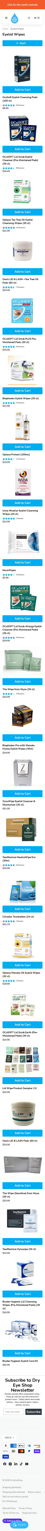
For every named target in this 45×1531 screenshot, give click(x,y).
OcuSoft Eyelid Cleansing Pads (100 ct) (20, 99)
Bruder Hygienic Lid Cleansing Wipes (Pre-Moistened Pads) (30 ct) (21, 1305)
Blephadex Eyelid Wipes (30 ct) (20, 398)
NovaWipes (9, 570)
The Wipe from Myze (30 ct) (18, 689)
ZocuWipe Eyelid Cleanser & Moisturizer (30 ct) (18, 803)
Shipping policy (29, 1513)
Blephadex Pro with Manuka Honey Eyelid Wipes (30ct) (18, 747)
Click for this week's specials (22, 4)
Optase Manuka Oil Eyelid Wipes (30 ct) (21, 974)
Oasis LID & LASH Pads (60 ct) (19, 1140)
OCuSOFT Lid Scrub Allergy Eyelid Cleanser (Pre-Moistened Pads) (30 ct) (22, 630)
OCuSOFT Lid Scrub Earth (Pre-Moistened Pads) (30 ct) (20, 1034)
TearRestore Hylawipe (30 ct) (19, 1249)
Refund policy (9, 1508)
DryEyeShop (16, 1480)
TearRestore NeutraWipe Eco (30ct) (19, 859)
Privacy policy (25, 1508)
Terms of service (10, 1513)
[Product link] (22, 81)
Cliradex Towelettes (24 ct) (18, 916)
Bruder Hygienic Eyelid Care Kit (20, 1361)
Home (5, 28)
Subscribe (33, 1412)
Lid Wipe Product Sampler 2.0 (19, 1088)
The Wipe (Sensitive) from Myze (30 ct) (20, 1195)
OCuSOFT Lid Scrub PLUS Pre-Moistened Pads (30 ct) (19, 340)
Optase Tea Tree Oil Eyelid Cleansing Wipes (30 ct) (17, 221)
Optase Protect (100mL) (16, 454)
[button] (6, 18)
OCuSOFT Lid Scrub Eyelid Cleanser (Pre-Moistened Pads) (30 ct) (20, 160)
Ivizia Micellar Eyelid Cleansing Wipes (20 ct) (20, 512)
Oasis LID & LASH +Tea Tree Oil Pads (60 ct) (20, 281)
